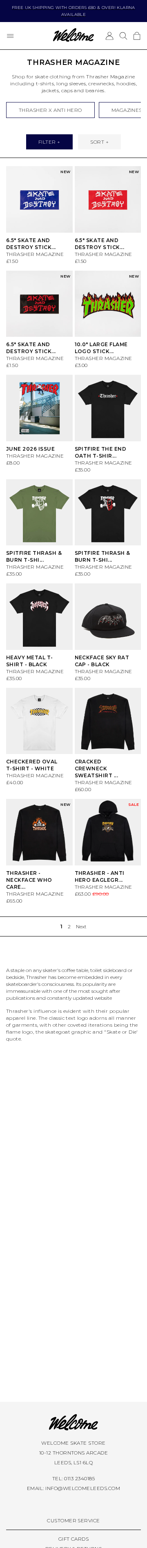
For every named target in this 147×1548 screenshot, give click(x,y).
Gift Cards (73, 1539)
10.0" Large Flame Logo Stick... (101, 347)
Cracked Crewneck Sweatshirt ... (96, 768)
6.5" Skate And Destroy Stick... (31, 347)
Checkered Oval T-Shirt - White (32, 765)
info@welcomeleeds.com (82, 1488)
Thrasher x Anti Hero (50, 110)
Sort (97, 142)
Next (81, 926)
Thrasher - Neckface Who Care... (29, 880)
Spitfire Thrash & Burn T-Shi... (34, 556)
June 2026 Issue (30, 449)
